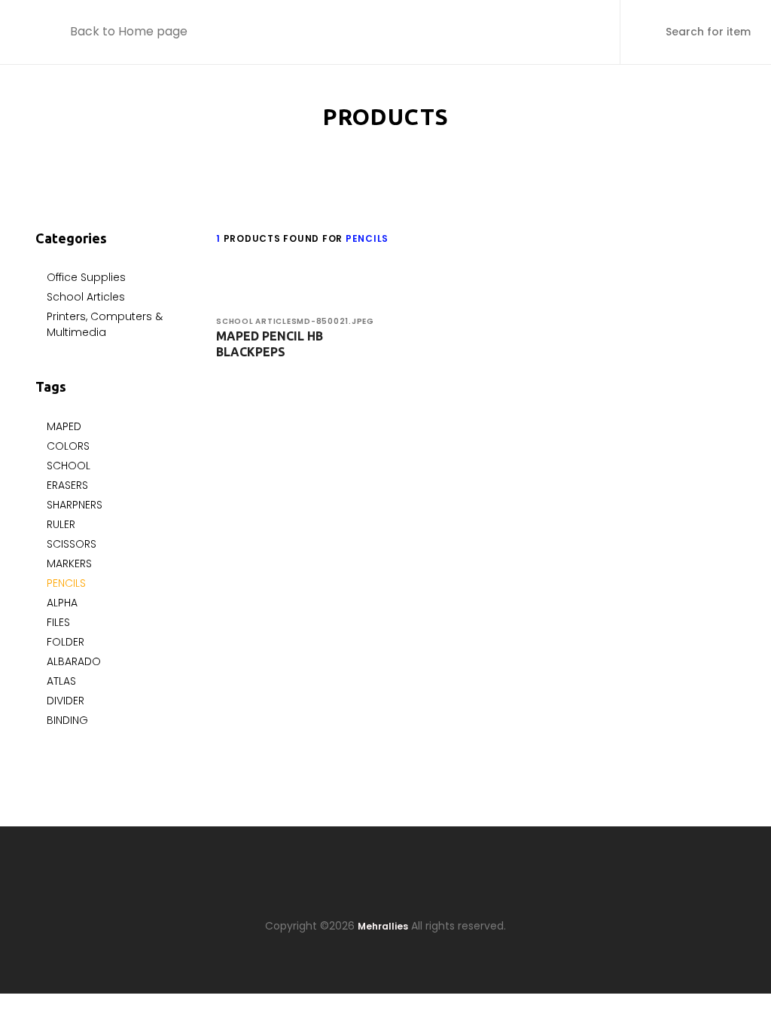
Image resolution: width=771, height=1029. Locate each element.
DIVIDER (65, 700)
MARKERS (69, 563)
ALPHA (62, 602)
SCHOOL (68, 465)
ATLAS (61, 681)
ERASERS (67, 485)
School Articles (86, 296)
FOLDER (65, 641)
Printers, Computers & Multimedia (105, 324)
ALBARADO (74, 661)
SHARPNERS (74, 504)
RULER (61, 524)
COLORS (68, 445)
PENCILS (66, 583)
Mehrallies (383, 926)
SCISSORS (71, 543)
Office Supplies (86, 277)
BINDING (67, 720)
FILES (58, 622)
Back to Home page (128, 31)
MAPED (64, 426)
